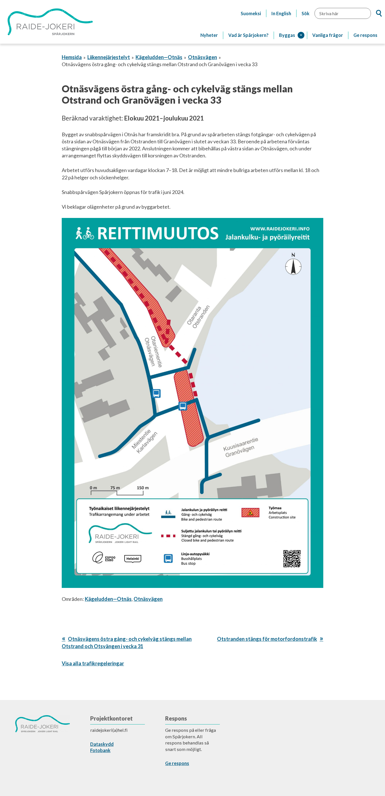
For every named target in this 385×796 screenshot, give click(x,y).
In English (281, 13)
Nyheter (209, 35)
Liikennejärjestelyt (108, 57)
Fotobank (100, 750)
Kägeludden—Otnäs (159, 57)
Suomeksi (251, 13)
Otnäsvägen (202, 57)
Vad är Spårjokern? (248, 35)
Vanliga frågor (327, 35)
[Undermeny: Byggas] (301, 35)
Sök (305, 13)
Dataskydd (102, 744)
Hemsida (72, 57)
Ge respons (365, 35)
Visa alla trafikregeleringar (93, 663)
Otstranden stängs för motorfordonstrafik (267, 639)
